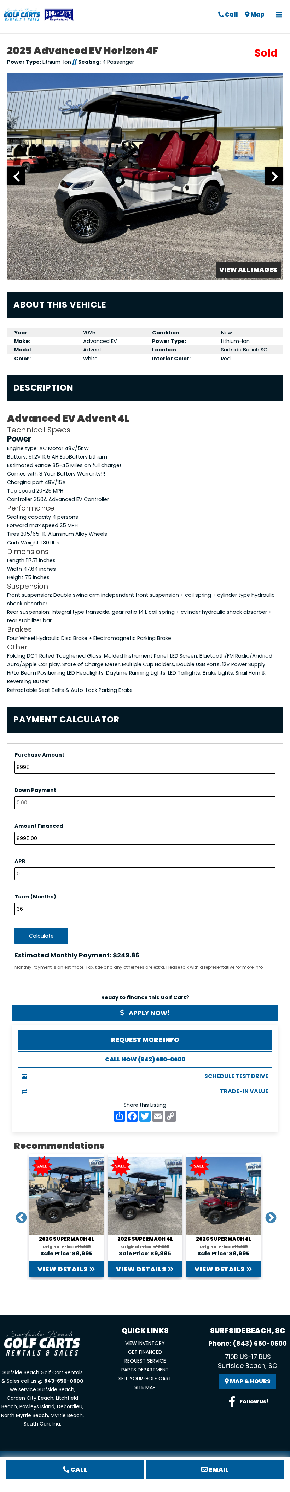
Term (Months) (35, 896)
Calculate (41, 935)
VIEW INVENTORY (145, 1343)
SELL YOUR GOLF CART (145, 1378)
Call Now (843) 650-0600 (145, 1059)
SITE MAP (145, 1387)
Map (257, 15)
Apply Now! (148, 1012)
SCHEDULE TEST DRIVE (236, 1076)
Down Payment (35, 790)
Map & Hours (250, 1381)
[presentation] (16, 176)
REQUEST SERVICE (145, 1360)
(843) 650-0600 (260, 1343)
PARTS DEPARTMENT (145, 1369)
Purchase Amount (39, 754)
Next (268, 1215)
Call (231, 15)
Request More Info (145, 1039)
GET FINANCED (145, 1352)
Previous (18, 1215)
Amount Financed (38, 825)
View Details (63, 1269)
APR (19, 861)
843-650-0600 (63, 1381)
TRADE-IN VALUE (244, 1091)
